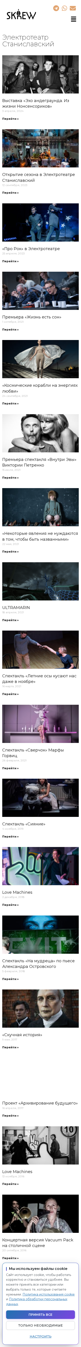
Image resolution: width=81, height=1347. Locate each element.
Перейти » (10, 118)
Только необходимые (40, 1325)
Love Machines (17, 892)
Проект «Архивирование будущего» (40, 1103)
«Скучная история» (22, 1034)
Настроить (41, 1336)
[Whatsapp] (64, 8)
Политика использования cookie (48, 1294)
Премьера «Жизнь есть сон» (31, 317)
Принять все (40, 1315)
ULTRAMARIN (16, 607)
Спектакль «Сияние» (23, 824)
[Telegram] (56, 8)
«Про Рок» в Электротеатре (31, 248)
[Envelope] (72, 8)
